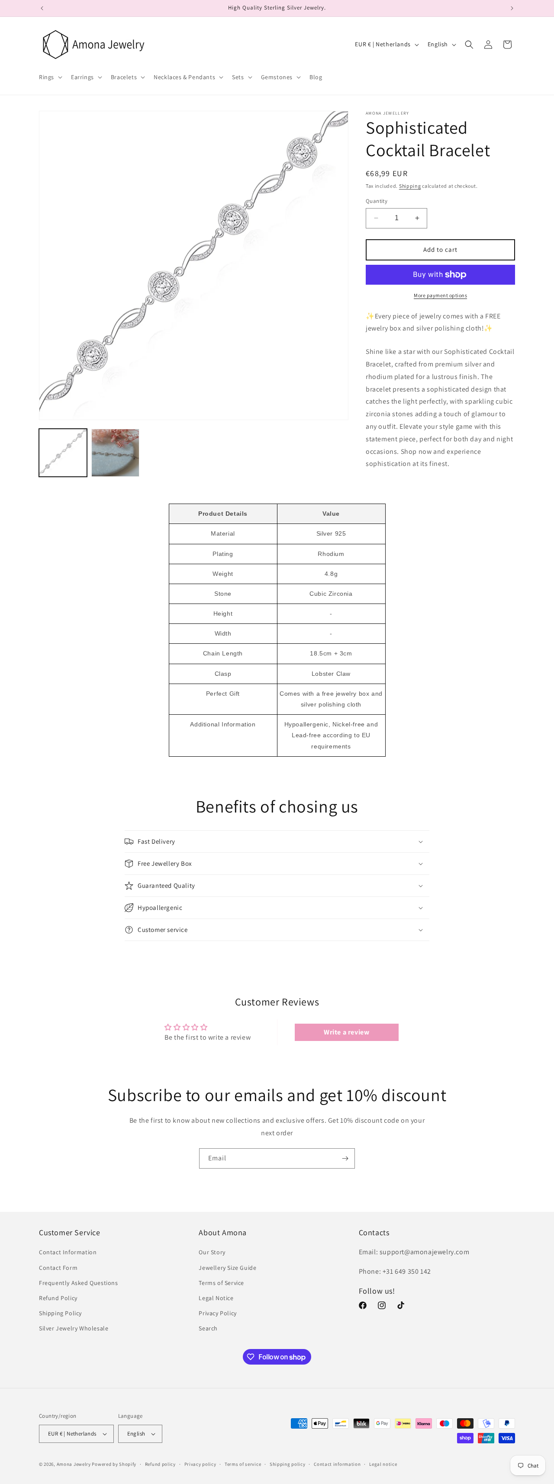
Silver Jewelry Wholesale (73, 1328)
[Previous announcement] (42, 8)
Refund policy (160, 1464)
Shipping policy (288, 1464)
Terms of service (243, 1464)
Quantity (376, 201)
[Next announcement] (512, 8)
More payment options (440, 295)
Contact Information (68, 1252)
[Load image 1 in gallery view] (63, 453)
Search (208, 1328)
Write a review (346, 1032)
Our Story (212, 1252)
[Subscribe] (344, 1158)
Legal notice (383, 1464)
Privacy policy (200, 1464)
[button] (50, 77)
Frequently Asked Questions (78, 1283)
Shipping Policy (60, 1313)
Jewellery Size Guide (227, 1268)
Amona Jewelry (74, 1464)
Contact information (337, 1464)
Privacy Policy (217, 1313)
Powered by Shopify (114, 1464)
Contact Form (58, 1268)
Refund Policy (58, 1298)
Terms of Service (221, 1283)
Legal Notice (216, 1298)
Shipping (410, 186)
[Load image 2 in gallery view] (115, 453)
